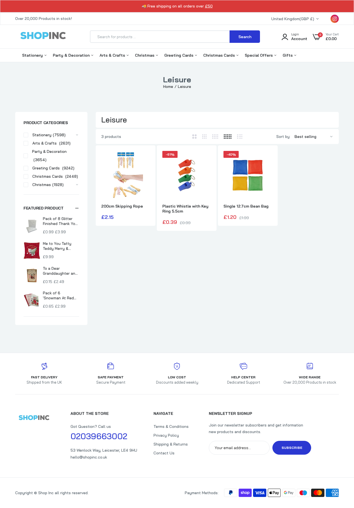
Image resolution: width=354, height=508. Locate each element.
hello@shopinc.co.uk (89, 457)
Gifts (288, 55)
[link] (145, 160)
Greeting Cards (179, 55)
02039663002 (99, 436)
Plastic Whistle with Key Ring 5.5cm (185, 209)
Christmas (145, 55)
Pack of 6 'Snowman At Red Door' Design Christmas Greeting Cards (60, 295)
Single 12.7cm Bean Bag (246, 206)
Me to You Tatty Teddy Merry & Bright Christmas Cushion (58, 246)
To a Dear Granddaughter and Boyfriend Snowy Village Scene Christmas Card (60, 271)
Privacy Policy (166, 435)
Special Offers (259, 55)
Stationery (33, 55)
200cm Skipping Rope (122, 206)
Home (168, 86)
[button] (51, 208)
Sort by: (283, 136)
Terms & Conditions (171, 426)
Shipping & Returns (170, 444)
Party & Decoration (72, 55)
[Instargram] (334, 19)
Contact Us (164, 453)
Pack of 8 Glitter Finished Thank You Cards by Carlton (60, 221)
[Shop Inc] (43, 36)
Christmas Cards (219, 55)
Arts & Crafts (113, 55)
